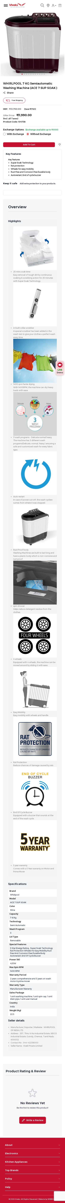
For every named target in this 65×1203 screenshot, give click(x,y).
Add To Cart (29, 144)
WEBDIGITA (52, 1199)
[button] (60, 5)
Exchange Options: (30, 129)
